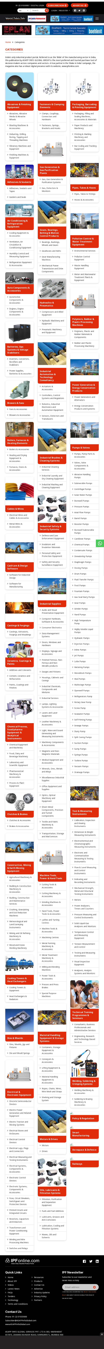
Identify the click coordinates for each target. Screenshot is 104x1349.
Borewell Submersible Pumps (84, 531)
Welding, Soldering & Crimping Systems (83, 1082)
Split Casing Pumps (83, 737)
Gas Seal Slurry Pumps (84, 597)
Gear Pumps (80, 603)
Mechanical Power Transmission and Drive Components (52, 268)
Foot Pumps (80, 585)
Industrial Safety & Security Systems (50, 528)
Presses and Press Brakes (50, 986)
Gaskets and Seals (17, 197)
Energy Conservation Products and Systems (84, 407)
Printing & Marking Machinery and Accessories (82, 137)
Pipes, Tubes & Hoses (84, 187)
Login (54, 10)
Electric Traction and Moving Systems (18, 1123)
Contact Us (39, 1285)
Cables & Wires (15, 508)
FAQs (10, 1292)
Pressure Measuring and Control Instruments (85, 916)
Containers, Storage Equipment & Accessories (51, 1050)
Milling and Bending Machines (51, 968)
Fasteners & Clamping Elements (52, 106)
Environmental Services (85, 250)
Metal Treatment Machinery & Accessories (50, 958)
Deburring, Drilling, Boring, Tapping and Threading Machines (18, 137)
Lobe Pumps (80, 661)
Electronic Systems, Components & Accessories (18, 1189)
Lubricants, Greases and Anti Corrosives (53, 1218)
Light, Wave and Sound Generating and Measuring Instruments (52, 733)
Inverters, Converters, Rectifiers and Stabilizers (19, 362)
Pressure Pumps (81, 506)
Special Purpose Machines (49, 995)
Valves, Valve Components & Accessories (81, 465)
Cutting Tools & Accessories (49, 886)
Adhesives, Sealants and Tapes (20, 189)
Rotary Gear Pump (82, 702)
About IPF (12, 1281)
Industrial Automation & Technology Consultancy (48, 376)
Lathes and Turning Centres (50, 921)
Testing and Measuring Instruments (84, 954)
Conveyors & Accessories (48, 1060)
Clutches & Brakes (17, 814)
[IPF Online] (15, 18)
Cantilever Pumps (82, 538)
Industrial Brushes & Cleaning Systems (51, 459)
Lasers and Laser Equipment (49, 714)
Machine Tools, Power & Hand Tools (51, 877)
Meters (77, 900)
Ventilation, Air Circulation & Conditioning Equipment (20, 244)
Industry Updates (42, 1292)
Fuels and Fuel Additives (53, 1211)
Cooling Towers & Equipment (17, 989)
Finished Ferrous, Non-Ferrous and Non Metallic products (52, 663)
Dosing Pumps (81, 568)
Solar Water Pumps (83, 495)
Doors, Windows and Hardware (51, 643)
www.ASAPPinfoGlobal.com (17, 1324)
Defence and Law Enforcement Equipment (53, 537)
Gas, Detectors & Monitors (50, 189)
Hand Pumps (80, 614)
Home (8, 42)
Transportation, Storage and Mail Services (53, 835)
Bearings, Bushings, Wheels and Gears (51, 243)
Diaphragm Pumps (82, 562)
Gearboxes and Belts (51, 251)
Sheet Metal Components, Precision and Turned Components (52, 811)
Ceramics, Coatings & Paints (19, 662)
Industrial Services (50, 698)
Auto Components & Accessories (18, 289)
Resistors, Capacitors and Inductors (19, 1220)
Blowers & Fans (15, 403)
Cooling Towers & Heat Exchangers (17, 980)
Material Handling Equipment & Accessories (50, 1079)
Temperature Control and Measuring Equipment (84, 935)
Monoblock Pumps (82, 673)
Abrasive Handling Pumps (82, 476)
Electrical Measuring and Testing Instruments (20, 1158)
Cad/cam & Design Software (17, 567)
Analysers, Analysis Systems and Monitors (84, 972)
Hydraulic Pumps (82, 638)
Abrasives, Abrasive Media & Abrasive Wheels (18, 116)
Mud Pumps (79, 679)
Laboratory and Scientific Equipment (18, 764)
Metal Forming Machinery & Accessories (48, 946)
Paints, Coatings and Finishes (18, 686)
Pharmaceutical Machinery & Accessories (16, 774)
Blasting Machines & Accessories (18, 127)
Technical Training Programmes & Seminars (82, 1015)
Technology (13, 1300)
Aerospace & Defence (84, 1149)
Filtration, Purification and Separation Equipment (52, 1202)
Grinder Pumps (81, 608)
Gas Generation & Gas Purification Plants (50, 170)
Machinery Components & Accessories (53, 743)
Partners (38, 1300)
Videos (11, 1285)
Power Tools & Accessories (48, 977)
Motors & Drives (49, 1139)
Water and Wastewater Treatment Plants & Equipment (85, 277)
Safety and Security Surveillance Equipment (52, 563)
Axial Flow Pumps (82, 512)
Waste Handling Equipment (81, 267)
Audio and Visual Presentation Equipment (53, 611)
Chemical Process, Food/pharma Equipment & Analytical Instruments (17, 732)
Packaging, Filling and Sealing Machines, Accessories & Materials (85, 116)
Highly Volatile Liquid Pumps (83, 630)
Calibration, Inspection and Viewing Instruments (84, 823)
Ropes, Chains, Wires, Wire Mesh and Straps (52, 1090)
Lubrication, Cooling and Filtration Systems (53, 1227)
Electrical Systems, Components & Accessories (18, 1169)
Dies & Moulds (15, 1038)
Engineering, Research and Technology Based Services (84, 1039)
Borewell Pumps (81, 500)
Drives (45, 1151)
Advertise (78, 5)
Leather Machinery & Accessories (51, 723)
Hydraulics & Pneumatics (47, 304)
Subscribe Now (56, 5)
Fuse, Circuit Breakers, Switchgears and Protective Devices (19, 1201)
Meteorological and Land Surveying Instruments (18, 924)
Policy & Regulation (83, 1118)
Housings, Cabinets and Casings (52, 679)
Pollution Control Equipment (82, 258)
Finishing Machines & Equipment (19, 156)
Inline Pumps (80, 649)
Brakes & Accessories (19, 826)
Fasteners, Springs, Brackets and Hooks (51, 127)
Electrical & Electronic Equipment (19, 1093)
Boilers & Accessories (19, 449)
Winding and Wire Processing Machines (19, 1241)
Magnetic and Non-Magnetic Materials (51, 752)
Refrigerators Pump (83, 696)
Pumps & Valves (81, 447)
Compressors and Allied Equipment (52, 313)
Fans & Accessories (18, 409)
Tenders (11, 1296)
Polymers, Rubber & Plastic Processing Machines (83, 322)
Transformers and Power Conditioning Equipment (18, 1230)
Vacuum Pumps (81, 766)
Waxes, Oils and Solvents (49, 1236)
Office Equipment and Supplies (52, 788)
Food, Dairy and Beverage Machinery (18, 755)
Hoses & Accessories (84, 199)
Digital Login (37, 5)
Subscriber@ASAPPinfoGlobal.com (20, 1320)
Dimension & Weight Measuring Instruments (85, 833)
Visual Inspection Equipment (82, 963)
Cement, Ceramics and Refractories (19, 677)
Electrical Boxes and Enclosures (18, 1132)
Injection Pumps (81, 644)
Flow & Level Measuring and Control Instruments (85, 870)
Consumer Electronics (52, 627)
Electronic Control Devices (17, 1179)
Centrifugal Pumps (82, 489)
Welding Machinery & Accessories (84, 1091)
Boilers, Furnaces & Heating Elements (18, 442)
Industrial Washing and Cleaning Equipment (52, 486)
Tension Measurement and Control (84, 945)
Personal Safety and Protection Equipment (52, 554)
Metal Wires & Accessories (15, 525)
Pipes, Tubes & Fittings (84, 194)
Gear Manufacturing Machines (51, 258)
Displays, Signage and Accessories (52, 652)
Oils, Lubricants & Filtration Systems (50, 1191)
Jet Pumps (79, 655)
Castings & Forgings (18, 625)
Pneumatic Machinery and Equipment (52, 331)
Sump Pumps (80, 749)
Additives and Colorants (20, 670)
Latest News (14, 1288)
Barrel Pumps (80, 518)
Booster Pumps (81, 524)
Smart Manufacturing (80, 1134)
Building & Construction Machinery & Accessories (20, 889)
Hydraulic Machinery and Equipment (53, 322)
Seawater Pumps (82, 714)
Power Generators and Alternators (84, 398)
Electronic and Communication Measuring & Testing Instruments (83, 857)
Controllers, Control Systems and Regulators (53, 396)
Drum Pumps (80, 573)
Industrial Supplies (50, 603)
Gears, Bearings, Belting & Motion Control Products (49, 232)
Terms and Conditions (18, 1304)
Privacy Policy (40, 1296)
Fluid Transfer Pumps (84, 579)
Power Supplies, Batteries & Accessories (20, 372)
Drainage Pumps (82, 772)
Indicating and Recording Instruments (84, 880)
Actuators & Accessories (47, 388)
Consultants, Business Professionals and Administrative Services (85, 1027)
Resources (39, 1277)
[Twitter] (79, 10)
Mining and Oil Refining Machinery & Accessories (19, 936)
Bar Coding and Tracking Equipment (85, 147)
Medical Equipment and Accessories (52, 761)
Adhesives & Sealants (19, 182)
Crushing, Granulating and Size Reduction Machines (19, 912)
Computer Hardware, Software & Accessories (53, 620)
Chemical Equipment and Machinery (18, 746)
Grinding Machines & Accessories (51, 903)
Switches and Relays (18, 1248)
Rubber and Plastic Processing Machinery (84, 344)
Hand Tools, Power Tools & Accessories (51, 912)
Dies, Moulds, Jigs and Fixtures (19, 1046)
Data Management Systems (50, 635)
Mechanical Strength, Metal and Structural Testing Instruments (84, 891)
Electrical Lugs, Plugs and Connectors (19, 1149)
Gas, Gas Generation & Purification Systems (52, 181)
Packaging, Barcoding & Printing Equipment (84, 106)
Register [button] (63, 10)
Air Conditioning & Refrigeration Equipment (17, 223)
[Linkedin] (84, 10)
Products (38, 1281)
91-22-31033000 (22, 5)
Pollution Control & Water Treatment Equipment (83, 241)
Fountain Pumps (81, 591)
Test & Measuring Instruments (82, 813)
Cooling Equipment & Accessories (19, 234)
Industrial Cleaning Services (50, 468)
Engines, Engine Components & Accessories (16, 311)
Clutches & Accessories (20, 820)
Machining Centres (50, 937)
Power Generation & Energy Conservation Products (83, 387)
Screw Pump (80, 708)
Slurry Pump (79, 731)
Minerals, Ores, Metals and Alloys (52, 770)
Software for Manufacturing (16, 585)
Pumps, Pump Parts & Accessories (84, 455)
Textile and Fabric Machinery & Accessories (50, 824)
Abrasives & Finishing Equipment (19, 106)
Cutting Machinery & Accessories (51, 895)
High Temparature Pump (82, 622)
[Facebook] (75, 10)
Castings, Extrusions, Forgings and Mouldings (20, 633)
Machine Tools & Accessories (49, 930)
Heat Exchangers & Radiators (18, 998)
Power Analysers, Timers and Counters (84, 907)
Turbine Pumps (81, 760)
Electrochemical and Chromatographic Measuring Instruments (85, 844)
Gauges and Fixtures (51, 671)
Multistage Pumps (82, 684)
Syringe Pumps (81, 754)
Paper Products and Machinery (83, 127)
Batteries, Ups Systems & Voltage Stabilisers (17, 349)
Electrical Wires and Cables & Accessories (19, 516)
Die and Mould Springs (19, 1053)
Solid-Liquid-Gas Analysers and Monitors (85, 925)
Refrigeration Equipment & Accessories (20, 264)
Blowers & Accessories (19, 415)
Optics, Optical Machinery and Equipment (48, 798)
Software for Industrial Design (19, 576)
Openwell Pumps (82, 690)
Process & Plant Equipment (16, 784)
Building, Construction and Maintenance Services (19, 900)
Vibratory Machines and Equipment (20, 147)
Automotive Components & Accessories (16, 300)
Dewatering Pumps (83, 556)
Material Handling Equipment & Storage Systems (52, 1038)
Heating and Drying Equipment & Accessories (18, 458)
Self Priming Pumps (83, 719)
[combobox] (23, 10)
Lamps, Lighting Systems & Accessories (52, 705)
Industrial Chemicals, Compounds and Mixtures (51, 689)
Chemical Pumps (82, 544)
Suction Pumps (81, 743)
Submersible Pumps (83, 483)
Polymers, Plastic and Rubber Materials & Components (84, 334)
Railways (77, 1163)
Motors (45, 1145)
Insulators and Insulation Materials (51, 546)
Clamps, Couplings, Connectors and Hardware (50, 116)
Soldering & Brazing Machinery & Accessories (83, 1102)
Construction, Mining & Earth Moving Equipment (19, 868)
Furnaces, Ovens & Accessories (18, 468)
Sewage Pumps (81, 725)
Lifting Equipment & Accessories (51, 1069)
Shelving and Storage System (51, 1099)
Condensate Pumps (83, 550)
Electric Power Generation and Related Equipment (20, 1113)
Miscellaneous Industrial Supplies (53, 779)
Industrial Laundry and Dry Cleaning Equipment (53, 477)
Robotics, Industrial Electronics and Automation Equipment (52, 407)
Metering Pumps (82, 667)
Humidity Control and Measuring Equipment (19, 255)
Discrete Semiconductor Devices (20, 1102)
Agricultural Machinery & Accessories (20, 878)
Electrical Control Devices (17, 1141)
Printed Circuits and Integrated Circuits (18, 1211)
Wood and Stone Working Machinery (18, 946)
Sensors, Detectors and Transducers (53, 417)
